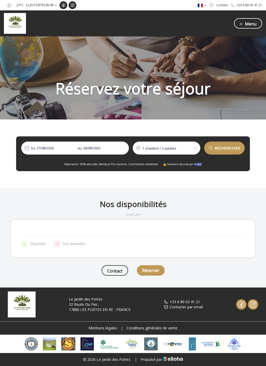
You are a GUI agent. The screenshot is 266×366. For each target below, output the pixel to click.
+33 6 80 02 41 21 (185, 301)
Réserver (150, 270)
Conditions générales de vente (152, 327)
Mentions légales (103, 327)
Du (33, 148)
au (80, 148)
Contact (114, 271)
